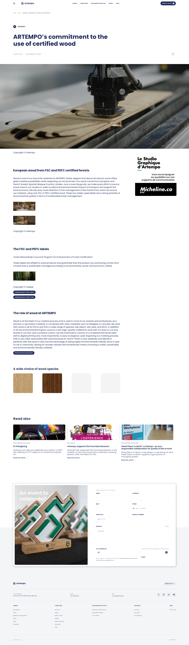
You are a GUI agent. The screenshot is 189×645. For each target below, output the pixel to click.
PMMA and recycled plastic (20, 615)
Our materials (95, 615)
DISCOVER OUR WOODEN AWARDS (24, 353)
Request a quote (167, 3)
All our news (173, 609)
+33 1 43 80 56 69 (74, 596)
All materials (16, 609)
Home (14, 13)
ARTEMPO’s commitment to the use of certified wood (36, 13)
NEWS (19, 13)
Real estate (58, 624)
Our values (137, 612)
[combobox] (135, 508)
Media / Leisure (59, 615)
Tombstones (84, 3)
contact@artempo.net (118, 596)
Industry (57, 618)
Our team (136, 609)
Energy (56, 612)
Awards (74, 3)
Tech (56, 627)
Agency (111, 3)
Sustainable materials (97, 612)
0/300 (167, 526)
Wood (14, 612)
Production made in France (99, 609)
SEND (143, 557)
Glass (14, 621)
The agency (137, 605)
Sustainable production (98, 3)
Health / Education (59, 621)
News (117, 3)
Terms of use (172, 639)
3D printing (16, 624)
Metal (14, 618)
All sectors (57, 609)
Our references (138, 615)
